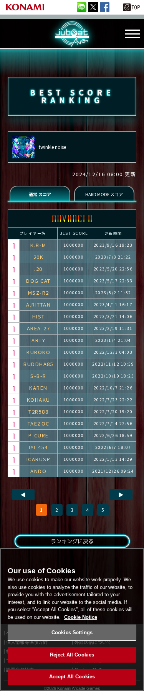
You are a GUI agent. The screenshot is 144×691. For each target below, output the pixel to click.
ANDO (38, 471)
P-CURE (38, 435)
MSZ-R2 (38, 292)
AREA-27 (38, 328)
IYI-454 (38, 447)
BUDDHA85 (38, 364)
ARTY (38, 340)
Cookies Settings (72, 632)
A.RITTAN (38, 304)
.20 (38, 268)
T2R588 (38, 411)
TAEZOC (39, 423)
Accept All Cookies (72, 676)
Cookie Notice (80, 617)
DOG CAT (38, 280)
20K (38, 257)
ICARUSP (38, 459)
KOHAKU (38, 399)
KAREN (38, 387)
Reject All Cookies (72, 655)
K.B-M (38, 245)
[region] (72, 619)
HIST (38, 316)
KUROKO (38, 352)
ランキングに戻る (71, 541)
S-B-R (38, 375)
